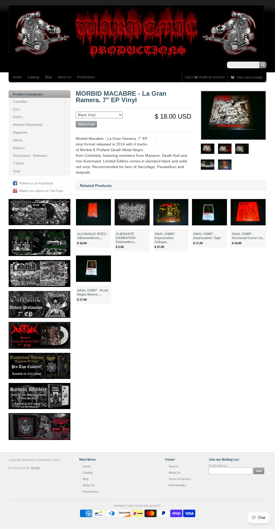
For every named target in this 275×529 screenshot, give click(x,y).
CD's (16, 109)
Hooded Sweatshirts (27, 125)
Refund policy (177, 485)
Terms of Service (180, 479)
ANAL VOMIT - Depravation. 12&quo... (165, 238)
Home (17, 77)
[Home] (136, 56)
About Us (64, 77)
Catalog (33, 77)
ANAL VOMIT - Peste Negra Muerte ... (92, 292)
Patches (19, 148)
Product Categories (28, 94)
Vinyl (16, 171)
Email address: (218, 465)
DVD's (17, 117)
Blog (48, 77)
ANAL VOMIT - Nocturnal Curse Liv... (248, 236)
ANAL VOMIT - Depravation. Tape (207, 236)
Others (18, 140)
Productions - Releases (30, 156)
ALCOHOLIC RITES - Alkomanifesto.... (92, 236)
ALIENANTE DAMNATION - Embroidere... (126, 238)
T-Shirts (18, 163)
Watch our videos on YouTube (41, 191)
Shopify (35, 468)
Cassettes (20, 102)
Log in (189, 77)
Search (173, 466)
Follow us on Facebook (36, 183)
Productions (86, 77)
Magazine (20, 132)
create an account (211, 77)
